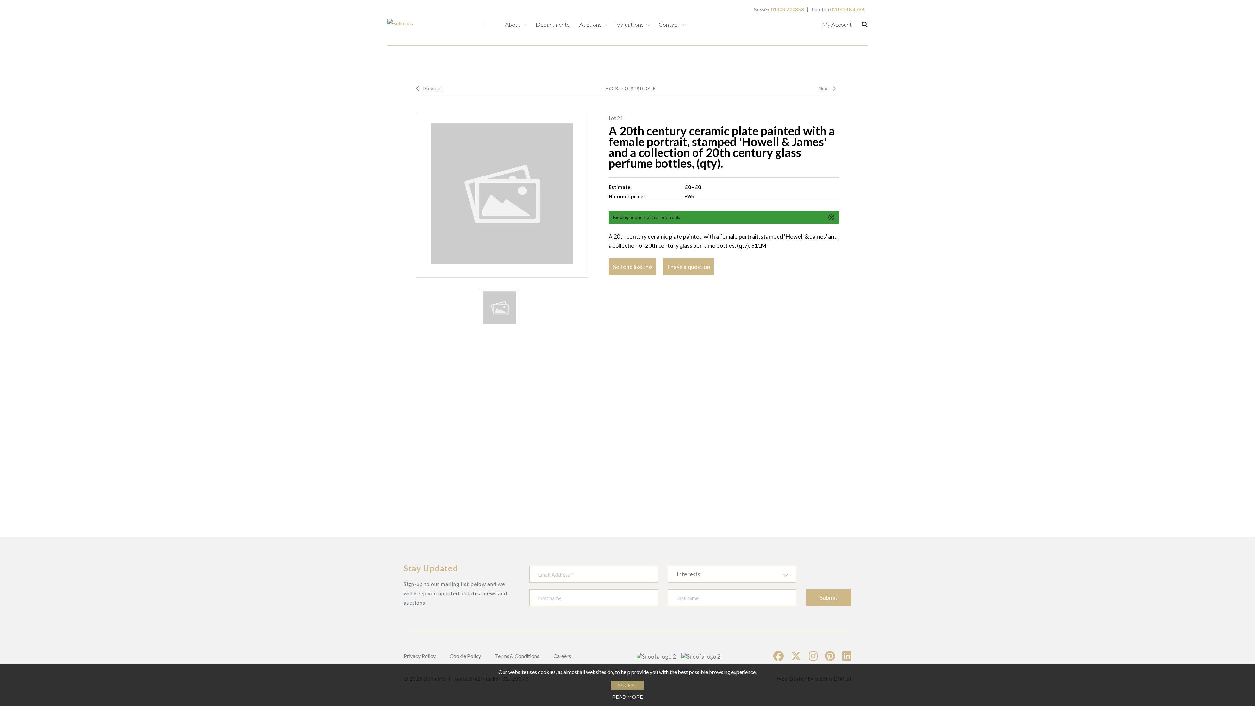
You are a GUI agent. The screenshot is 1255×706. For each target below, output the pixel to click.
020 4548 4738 (847, 9)
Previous (433, 88)
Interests (688, 574)
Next (823, 88)
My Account (837, 24)
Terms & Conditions (517, 656)
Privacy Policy (420, 656)
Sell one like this (633, 266)
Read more (627, 697)
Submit (828, 597)
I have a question (688, 266)
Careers (562, 656)
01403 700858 (787, 9)
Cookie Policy (465, 656)
